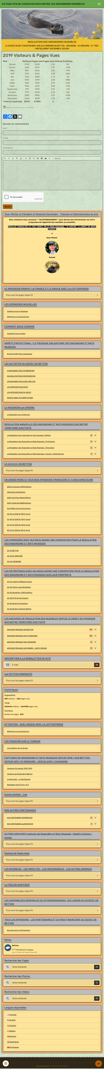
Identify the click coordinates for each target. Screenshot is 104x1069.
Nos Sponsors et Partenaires (18, 930)
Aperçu (57, 158)
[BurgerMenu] (99, 4)
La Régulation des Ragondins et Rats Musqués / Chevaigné (30, 448)
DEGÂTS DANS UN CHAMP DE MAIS (20, 398)
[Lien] (34, 158)
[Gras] (5, 158)
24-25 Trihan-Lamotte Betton (19, 587)
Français (13, 1015)
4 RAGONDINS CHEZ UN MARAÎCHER (21, 371)
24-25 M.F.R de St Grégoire (17, 598)
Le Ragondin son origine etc (18, 415)
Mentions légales (42, 1066)
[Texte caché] (38, 158)
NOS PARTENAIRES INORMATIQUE (19, 818)
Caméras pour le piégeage (17, 311)
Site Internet (8, 148)
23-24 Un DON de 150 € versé (18, 519)
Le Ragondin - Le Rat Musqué (18, 779)
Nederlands (14, 1042)
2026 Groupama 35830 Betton (19, 487)
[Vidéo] (46, 158)
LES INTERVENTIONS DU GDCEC (19, 392)
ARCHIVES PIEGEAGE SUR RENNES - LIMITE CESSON (27, 648)
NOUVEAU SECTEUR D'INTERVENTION (21, 376)
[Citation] (26, 158)
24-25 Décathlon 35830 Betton (19, 593)
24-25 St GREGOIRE (15, 556)
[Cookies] (6, 1063)
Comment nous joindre (16, 334)
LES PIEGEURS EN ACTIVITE (17, 387)
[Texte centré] (30, 158)
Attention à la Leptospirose (18, 317)
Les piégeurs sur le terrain (17, 748)
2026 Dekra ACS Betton (16, 492)
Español (12, 1026)
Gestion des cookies (60, 1066)
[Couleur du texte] (21, 158)
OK (97, 665)
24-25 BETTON (13, 551)
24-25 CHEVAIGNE (14, 562)
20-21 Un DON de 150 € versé (18, 530)
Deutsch (12, 1036)
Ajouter (7, 207)
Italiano (12, 1031)
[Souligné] (13, 158)
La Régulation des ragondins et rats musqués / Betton (29, 435)
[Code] (50, 158)
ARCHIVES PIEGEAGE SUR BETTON (20, 630)
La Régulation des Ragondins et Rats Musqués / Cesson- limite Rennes (35, 454)
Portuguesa (14, 1047)
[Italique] (9, 158)
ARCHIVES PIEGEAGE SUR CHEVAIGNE (21, 642)
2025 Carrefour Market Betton (19, 498)
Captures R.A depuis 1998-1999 (19, 768)
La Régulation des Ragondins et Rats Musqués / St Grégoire (31, 442)
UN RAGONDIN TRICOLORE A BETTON (21, 381)
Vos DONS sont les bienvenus (19, 508)
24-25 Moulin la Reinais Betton (19, 609)
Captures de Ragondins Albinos (19, 774)
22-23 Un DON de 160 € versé (18, 525)
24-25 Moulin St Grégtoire (17, 604)
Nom (4, 128)
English (12, 1020)
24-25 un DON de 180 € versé (18, 514)
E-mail (5, 138)
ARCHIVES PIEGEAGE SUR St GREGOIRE (22, 636)
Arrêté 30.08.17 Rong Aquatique (19, 354)
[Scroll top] (98, 1063)
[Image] (42, 158)
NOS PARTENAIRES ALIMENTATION (20, 824)
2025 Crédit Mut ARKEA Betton (19, 503)
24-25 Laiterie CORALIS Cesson (19, 582)
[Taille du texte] (17, 158)
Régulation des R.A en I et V (18, 785)
